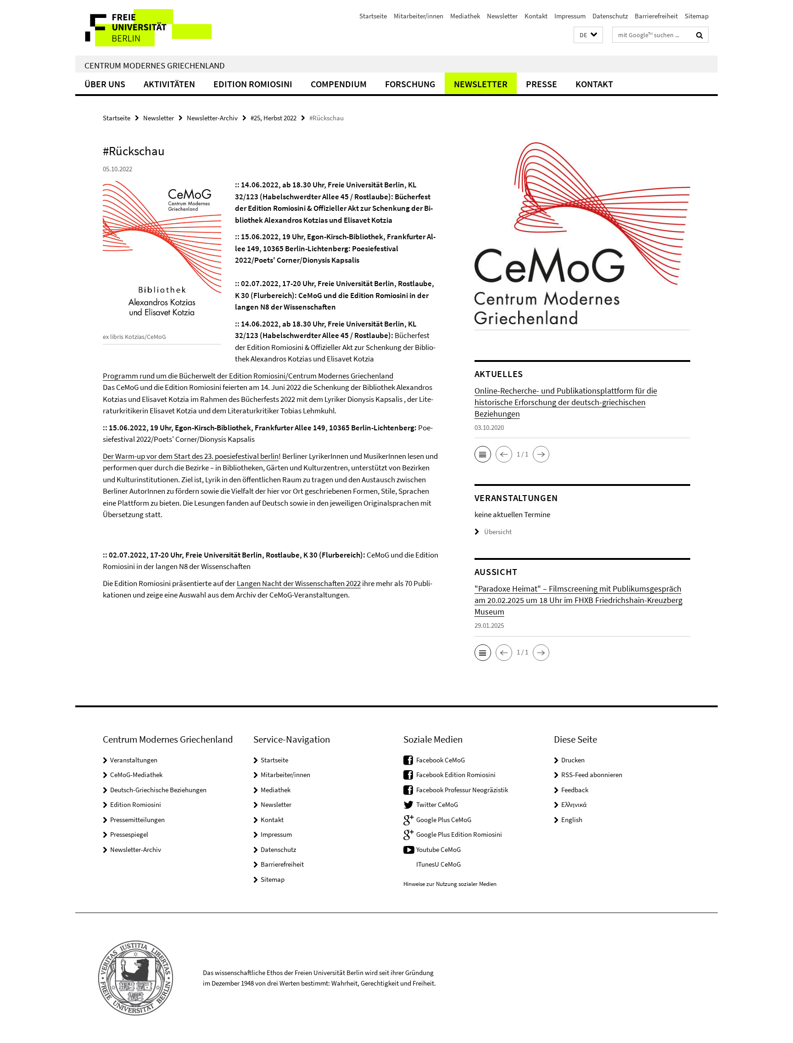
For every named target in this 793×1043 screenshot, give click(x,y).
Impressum (570, 15)
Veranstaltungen (133, 759)
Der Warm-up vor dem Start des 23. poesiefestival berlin (191, 456)
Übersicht (498, 531)
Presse (541, 84)
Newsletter (502, 15)
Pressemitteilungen (137, 819)
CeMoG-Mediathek (136, 774)
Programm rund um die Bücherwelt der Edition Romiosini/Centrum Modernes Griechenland (248, 376)
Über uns (104, 84)
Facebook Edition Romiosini (456, 774)
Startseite (373, 15)
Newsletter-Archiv (212, 117)
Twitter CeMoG (437, 804)
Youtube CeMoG (438, 849)
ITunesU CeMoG (438, 864)
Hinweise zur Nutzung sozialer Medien (450, 884)
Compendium (339, 84)
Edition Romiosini (252, 84)
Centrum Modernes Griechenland (154, 65)
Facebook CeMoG (440, 759)
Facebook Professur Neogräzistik (462, 789)
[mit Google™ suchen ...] (699, 35)
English (571, 819)
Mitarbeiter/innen (418, 15)
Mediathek (465, 15)
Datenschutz (610, 15)
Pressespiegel (129, 834)
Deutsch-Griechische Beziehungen (158, 789)
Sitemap (697, 15)
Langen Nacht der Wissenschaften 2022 (299, 583)
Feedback (574, 789)
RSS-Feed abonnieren (591, 774)
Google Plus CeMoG (443, 819)
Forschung (410, 84)
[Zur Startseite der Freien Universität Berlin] (152, 27)
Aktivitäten (169, 84)
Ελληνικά (573, 804)
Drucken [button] (573, 759)
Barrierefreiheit (656, 15)
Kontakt (536, 15)
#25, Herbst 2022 (273, 117)
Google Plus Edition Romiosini (459, 834)
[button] (588, 35)
